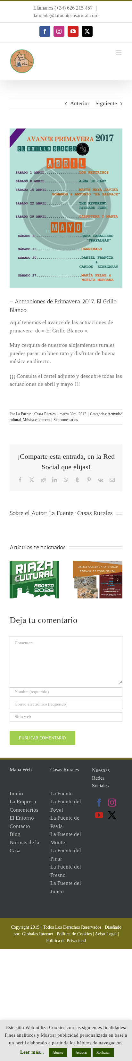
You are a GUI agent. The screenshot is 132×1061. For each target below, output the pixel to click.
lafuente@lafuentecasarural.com (66, 15)
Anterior (79, 103)
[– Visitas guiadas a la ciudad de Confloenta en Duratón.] (97, 564)
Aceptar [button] (81, 1052)
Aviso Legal (106, 934)
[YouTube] (99, 815)
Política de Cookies (74, 934)
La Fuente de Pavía (64, 822)
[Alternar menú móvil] (119, 52)
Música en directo (36, 419)
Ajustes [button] (58, 1052)
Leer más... (32, 1052)
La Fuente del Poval (65, 806)
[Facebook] (99, 803)
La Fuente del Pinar (65, 854)
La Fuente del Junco (65, 887)
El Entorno (22, 818)
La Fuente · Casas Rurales (36, 414)
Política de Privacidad (66, 940)
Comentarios (24, 810)
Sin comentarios (66, 419)
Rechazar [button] (103, 1052)
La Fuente (61, 794)
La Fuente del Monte (65, 838)
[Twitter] (112, 815)
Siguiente (106, 103)
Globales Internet (37, 934)
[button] (14, 579)
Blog (15, 834)
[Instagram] (112, 803)
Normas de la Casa (24, 846)
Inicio (16, 794)
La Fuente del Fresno (65, 871)
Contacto (20, 826)
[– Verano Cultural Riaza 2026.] (34, 564)
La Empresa (23, 802)
